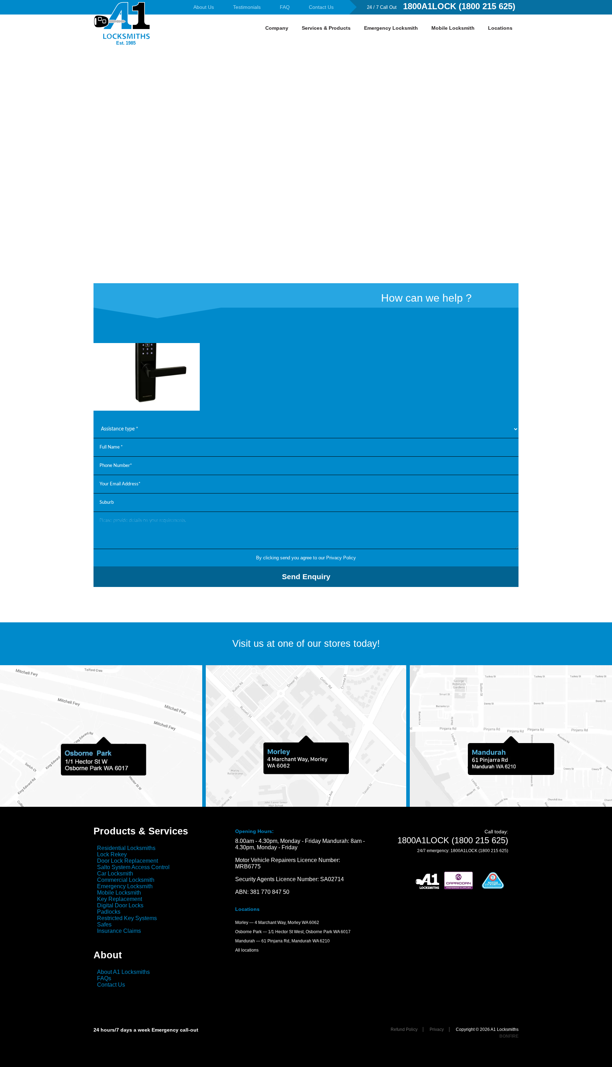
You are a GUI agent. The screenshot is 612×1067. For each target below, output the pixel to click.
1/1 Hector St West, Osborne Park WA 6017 (309, 931)
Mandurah (245, 940)
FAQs (104, 978)
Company (276, 28)
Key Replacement (119, 899)
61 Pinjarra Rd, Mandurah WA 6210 (295, 940)
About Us (203, 7)
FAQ (285, 7)
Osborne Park (248, 931)
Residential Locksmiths (126, 848)
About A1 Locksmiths (123, 972)
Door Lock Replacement (127, 861)
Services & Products (326, 28)
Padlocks (108, 912)
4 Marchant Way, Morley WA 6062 (287, 922)
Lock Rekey (112, 854)
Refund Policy (404, 1029)
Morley (241, 922)
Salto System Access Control (133, 867)
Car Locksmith (115, 874)
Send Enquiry (306, 576)
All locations (247, 950)
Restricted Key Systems (127, 918)
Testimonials (247, 7)
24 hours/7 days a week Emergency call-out (146, 1030)
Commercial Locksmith (125, 880)
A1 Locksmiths (122, 30)
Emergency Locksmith (391, 28)
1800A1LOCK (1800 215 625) (459, 6)
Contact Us (321, 7)
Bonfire (508, 1036)
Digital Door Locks (120, 905)
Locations (500, 28)
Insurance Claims (119, 931)
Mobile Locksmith (453, 28)
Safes (104, 925)
